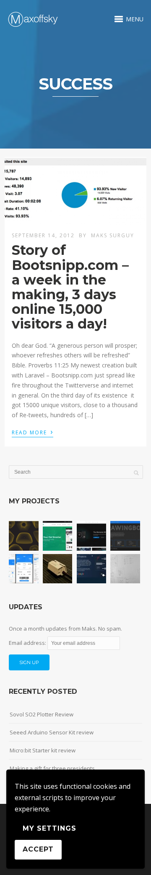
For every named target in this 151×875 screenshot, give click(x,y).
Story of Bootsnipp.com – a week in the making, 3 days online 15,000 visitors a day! (70, 287)
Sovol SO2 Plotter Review (41, 714)
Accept (38, 849)
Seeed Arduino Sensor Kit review (52, 732)
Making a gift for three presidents (52, 768)
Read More (32, 431)
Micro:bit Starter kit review (43, 750)
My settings (49, 828)
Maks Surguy (112, 235)
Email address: (28, 643)
